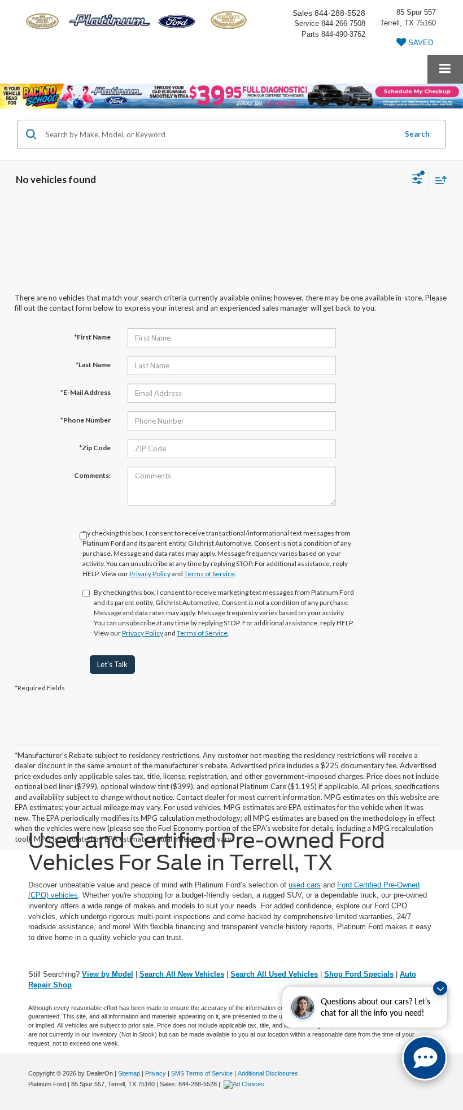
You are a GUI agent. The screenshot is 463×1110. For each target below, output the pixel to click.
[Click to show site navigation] (445, 69)
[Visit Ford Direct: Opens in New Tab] (245, 1084)
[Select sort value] (438, 180)
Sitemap (129, 1073)
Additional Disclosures (268, 1073)
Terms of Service (209, 573)
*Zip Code (95, 447)
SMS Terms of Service (202, 1073)
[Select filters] (417, 180)
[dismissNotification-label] (440, 988)
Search (417, 133)
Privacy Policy (150, 573)
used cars (305, 885)
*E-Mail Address (85, 392)
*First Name (92, 337)
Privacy (155, 1073)
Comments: (92, 475)
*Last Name (93, 364)
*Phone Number (85, 420)
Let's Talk (112, 664)
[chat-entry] (424, 1058)
